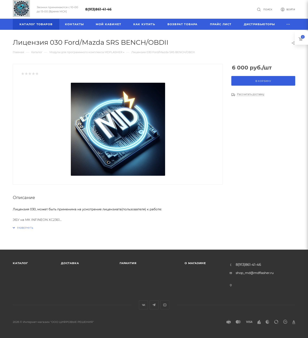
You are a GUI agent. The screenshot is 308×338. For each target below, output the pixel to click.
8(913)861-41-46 (98, 9)
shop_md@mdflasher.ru (255, 273)
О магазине (195, 263)
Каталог (20, 263)
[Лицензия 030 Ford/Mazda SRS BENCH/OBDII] (118, 129)
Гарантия (128, 263)
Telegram (154, 304)
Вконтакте (143, 304)
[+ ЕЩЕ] (288, 24)
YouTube (164, 304)
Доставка (70, 263)
